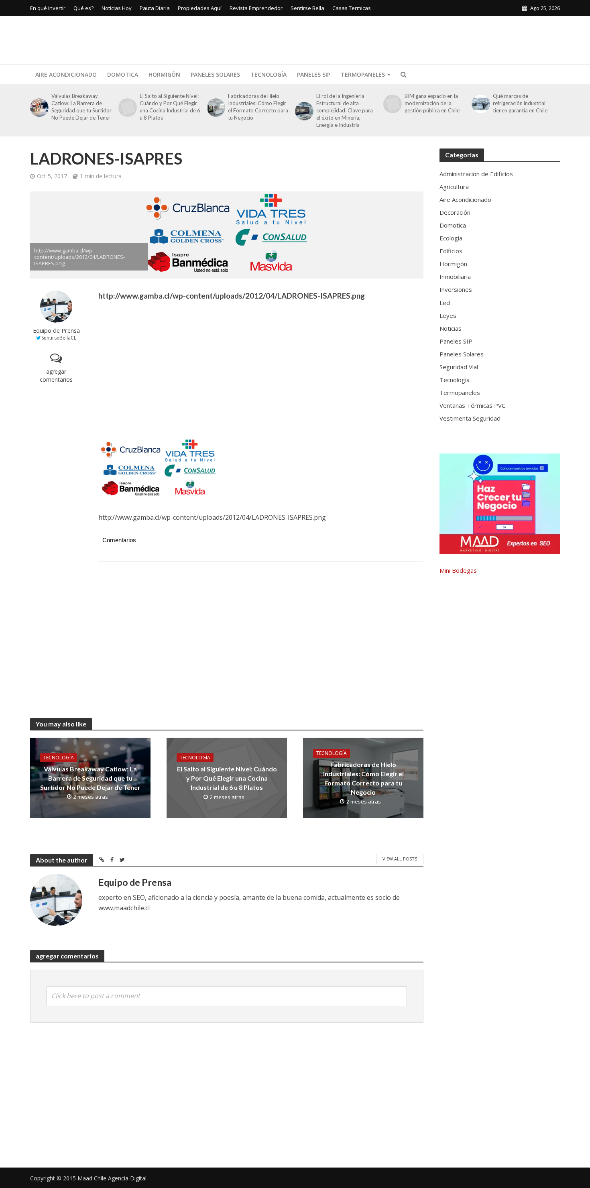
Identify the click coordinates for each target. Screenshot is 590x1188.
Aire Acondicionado (66, 74)
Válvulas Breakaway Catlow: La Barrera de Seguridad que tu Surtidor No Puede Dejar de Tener (81, 107)
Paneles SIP (313, 74)
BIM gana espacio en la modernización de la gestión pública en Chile (432, 103)
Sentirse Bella (307, 8)
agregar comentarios (56, 375)
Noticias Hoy (117, 8)
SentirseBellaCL (58, 337)
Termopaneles (363, 74)
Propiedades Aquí (200, 8)
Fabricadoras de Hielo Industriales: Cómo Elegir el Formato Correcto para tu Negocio (258, 107)
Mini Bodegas (458, 570)
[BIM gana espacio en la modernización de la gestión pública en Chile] (392, 104)
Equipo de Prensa (56, 330)
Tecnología (268, 74)
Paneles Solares (215, 74)
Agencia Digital (127, 1178)
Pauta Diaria (155, 8)
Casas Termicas (351, 8)
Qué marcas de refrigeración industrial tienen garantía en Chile (520, 103)
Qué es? (83, 8)
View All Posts (399, 859)
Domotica (122, 74)
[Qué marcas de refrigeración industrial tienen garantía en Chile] (480, 104)
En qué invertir (47, 8)
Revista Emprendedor (256, 8)
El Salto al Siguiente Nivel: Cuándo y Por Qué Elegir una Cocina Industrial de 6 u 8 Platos (170, 107)
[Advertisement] (414, 38)
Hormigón (164, 74)
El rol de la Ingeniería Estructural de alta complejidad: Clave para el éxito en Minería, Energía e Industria (344, 110)
